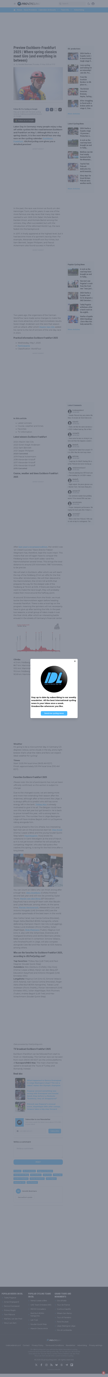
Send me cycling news (54, 713)
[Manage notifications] (103, 1373)
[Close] (75, 661)
